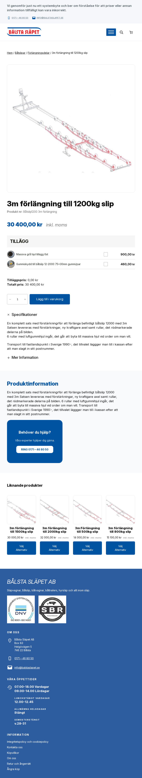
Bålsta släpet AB (31, 581)
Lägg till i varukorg (49, 299)
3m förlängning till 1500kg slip (21, 529)
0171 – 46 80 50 (20, 17)
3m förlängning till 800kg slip (120, 529)
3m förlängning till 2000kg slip (54, 529)
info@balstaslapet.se (50, 17)
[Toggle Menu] (111, 32)
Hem (10, 52)
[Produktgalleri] (71, 128)
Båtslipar (20, 52)
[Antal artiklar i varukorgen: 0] (131, 32)
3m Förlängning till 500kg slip (87, 529)
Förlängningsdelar (39, 52)
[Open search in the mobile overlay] (121, 32)
